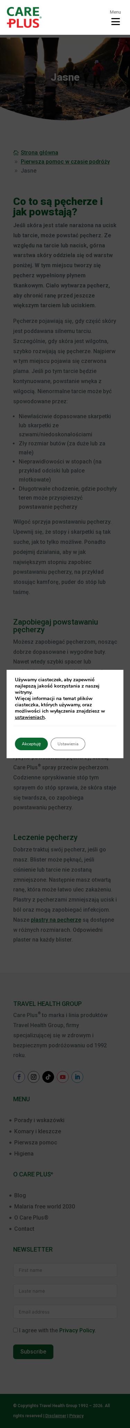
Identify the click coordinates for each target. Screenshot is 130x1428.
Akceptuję (31, 744)
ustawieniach (30, 717)
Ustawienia (68, 744)
